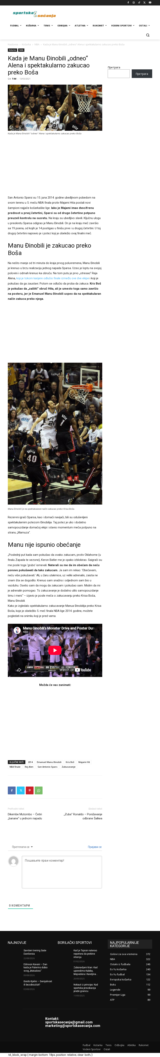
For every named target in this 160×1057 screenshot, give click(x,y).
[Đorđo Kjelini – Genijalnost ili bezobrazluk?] (14, 984)
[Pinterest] (30, 790)
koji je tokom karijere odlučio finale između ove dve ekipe (52, 278)
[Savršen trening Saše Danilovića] (14, 953)
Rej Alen (29, 766)
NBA (37, 44)
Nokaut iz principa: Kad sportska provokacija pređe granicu (86, 988)
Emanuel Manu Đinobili (49, 762)
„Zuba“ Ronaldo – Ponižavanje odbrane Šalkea (83, 816)
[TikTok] (139, 3)
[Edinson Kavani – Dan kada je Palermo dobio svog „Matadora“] (14, 967)
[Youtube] (150, 3)
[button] (147, 35)
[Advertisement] (55, 167)
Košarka (26, 44)
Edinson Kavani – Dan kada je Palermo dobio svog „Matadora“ (35, 967)
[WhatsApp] (39, 790)
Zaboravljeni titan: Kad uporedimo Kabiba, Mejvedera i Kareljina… (86, 971)
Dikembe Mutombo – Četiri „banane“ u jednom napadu (25, 816)
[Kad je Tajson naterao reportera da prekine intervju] (64, 953)
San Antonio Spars (47, 766)
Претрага (114, 67)
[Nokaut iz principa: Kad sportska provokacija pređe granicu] (64, 988)
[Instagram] (134, 3)
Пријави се (94, 846)
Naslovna (13, 44)
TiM (14, 78)
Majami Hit (84, 762)
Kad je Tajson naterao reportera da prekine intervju (85, 954)
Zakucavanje (69, 766)
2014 (30, 762)
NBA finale (15, 766)
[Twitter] (144, 3)
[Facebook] (128, 3)
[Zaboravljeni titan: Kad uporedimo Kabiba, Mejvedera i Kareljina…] (64, 970)
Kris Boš (70, 762)
